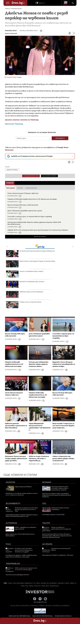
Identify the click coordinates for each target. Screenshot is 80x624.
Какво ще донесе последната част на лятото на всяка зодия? (26, 568)
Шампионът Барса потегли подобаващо (31, 292)
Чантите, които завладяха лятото (17, 574)
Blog (26, 585)
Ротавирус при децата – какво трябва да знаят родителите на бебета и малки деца (21, 556)
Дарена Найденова (11, 33)
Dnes (14, 583)
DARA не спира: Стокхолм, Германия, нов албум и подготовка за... (39, 458)
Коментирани (31, 188)
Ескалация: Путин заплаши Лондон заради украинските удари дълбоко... (16, 458)
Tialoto (46, 523)
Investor (10, 482)
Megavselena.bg (54, 585)
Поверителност (45, 605)
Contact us (68, 616)
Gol (44, 503)
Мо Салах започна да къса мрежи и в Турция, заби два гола (37, 251)
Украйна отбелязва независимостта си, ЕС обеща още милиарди (32, 199)
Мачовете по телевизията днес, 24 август (32, 281)
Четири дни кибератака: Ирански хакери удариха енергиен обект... (38, 364)
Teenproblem (13, 564)
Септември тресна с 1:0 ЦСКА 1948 (53, 514)
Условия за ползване (61, 605)
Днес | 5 (42, 3)
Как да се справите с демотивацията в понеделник (61, 528)
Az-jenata (47, 544)
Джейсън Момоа (12, 169)
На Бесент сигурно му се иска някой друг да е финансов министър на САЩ (26, 509)
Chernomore (37, 585)
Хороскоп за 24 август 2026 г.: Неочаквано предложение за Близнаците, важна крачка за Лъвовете (56, 495)
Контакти (25, 605)
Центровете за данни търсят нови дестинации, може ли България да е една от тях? (22, 515)
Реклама (34, 605)
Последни (10, 188)
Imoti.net (66, 583)
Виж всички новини (40, 236)
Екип (18, 605)
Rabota (72, 583)
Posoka (43, 585)
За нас (12, 605)
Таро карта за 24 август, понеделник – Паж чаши (57, 555)
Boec (47, 585)
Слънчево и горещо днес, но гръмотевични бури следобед (30, 216)
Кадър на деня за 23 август (23, 486)
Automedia (11, 523)
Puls (8, 544)
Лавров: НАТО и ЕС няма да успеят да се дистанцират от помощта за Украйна (38, 230)
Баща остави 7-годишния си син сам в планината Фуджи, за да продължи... (63, 426)
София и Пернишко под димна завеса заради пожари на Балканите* (63, 458)
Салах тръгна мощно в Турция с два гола (23, 193)
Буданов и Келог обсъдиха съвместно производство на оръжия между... (63, 364)
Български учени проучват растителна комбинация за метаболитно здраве (24, 550)
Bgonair (46, 482)
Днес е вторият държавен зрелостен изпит (25, 211)
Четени (20, 188)
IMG (5, 583)
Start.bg (31, 585)
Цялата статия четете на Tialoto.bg (21, 120)
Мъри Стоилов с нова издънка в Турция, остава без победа (37, 261)
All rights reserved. (37, 616)
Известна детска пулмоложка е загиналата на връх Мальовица (16, 426)
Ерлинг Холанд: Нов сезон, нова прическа (23, 205)
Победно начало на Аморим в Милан (30, 302)
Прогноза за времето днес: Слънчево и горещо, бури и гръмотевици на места (59, 488)
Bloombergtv (13, 503)
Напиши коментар (31, 176)
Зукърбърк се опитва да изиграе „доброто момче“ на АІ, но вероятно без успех (22, 494)
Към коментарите (49, 176)
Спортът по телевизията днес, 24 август (31, 271)
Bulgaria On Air (29, 583)
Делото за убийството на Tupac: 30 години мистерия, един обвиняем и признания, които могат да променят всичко (57, 535)
